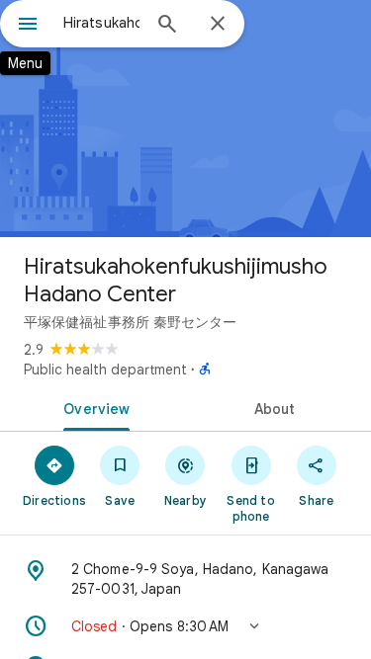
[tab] (93, 407)
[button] (185, 626)
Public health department (105, 369)
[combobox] (101, 23)
